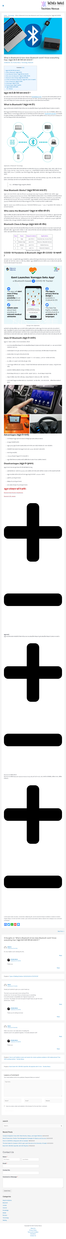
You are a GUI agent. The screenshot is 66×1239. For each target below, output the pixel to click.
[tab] (33, 568)
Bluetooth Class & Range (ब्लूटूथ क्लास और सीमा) (16, 77)
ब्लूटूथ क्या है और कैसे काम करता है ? (12, 70)
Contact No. (6, 1170)
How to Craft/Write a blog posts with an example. (15, 1140)
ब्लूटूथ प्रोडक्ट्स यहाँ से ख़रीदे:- (12, 87)
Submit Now (7, 1190)
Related (9, 88)
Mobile (4, 1212)
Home (5, 15)
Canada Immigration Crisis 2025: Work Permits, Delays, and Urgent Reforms (22, 1135)
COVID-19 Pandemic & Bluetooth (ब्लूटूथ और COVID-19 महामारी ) (20, 79)
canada (5, 1205)
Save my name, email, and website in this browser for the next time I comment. (26, 1106)
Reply (60, 955)
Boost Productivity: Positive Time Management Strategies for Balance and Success (24, 1138)
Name (5, 1157)
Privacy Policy (33, 1230)
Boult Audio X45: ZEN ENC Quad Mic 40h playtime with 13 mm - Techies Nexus (29, 1066)
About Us (33, 1228)
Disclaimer (33, 1233)
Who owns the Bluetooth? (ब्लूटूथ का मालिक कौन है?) (17, 76)
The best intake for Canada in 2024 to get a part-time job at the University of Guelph (25, 1143)
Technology (11, 15)
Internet (5, 1207)
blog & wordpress (7, 1200)
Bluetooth (30, 62)
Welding (5, 1220)
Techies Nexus (50, 8)
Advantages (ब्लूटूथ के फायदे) (12, 83)
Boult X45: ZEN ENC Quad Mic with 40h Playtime (15, 1145)
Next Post (61, 931)
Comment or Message (10, 1177)
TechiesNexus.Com (36, 96)
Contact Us (33, 1235)
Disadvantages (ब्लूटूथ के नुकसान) (13, 85)
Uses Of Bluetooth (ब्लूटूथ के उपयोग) (14, 81)
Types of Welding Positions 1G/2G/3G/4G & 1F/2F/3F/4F (23, 976)
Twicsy (9, 984)
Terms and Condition (33, 1232)
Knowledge (5, 1210)
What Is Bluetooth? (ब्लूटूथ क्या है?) (13, 72)
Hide (23, 67)
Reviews (5, 1215)
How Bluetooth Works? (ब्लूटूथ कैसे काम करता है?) (17, 74)
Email (5, 1163)
